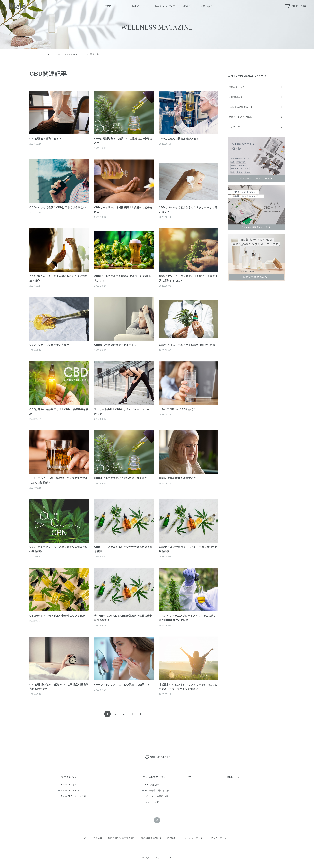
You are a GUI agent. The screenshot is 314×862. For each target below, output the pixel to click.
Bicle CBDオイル (70, 784)
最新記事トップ (237, 87)
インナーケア (236, 127)
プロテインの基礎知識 (240, 117)
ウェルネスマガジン (67, 54)
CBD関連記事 (236, 97)
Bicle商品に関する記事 (241, 107)
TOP (47, 54)
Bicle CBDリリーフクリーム (76, 796)
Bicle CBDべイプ (70, 790)
